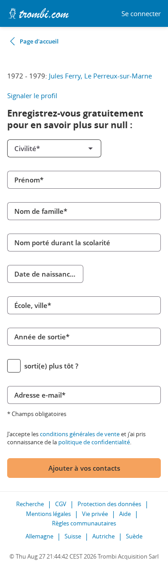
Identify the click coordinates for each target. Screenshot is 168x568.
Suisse (73, 536)
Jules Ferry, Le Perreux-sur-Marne (100, 75)
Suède (134, 536)
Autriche (103, 536)
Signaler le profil (32, 95)
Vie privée (95, 514)
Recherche (30, 504)
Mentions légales (48, 514)
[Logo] (38, 13)
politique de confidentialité (94, 442)
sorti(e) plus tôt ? (51, 365)
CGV (60, 504)
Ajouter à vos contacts (84, 468)
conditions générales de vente (80, 434)
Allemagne (39, 536)
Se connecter (141, 13)
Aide (125, 514)
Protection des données (109, 504)
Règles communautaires (84, 523)
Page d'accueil (39, 41)
